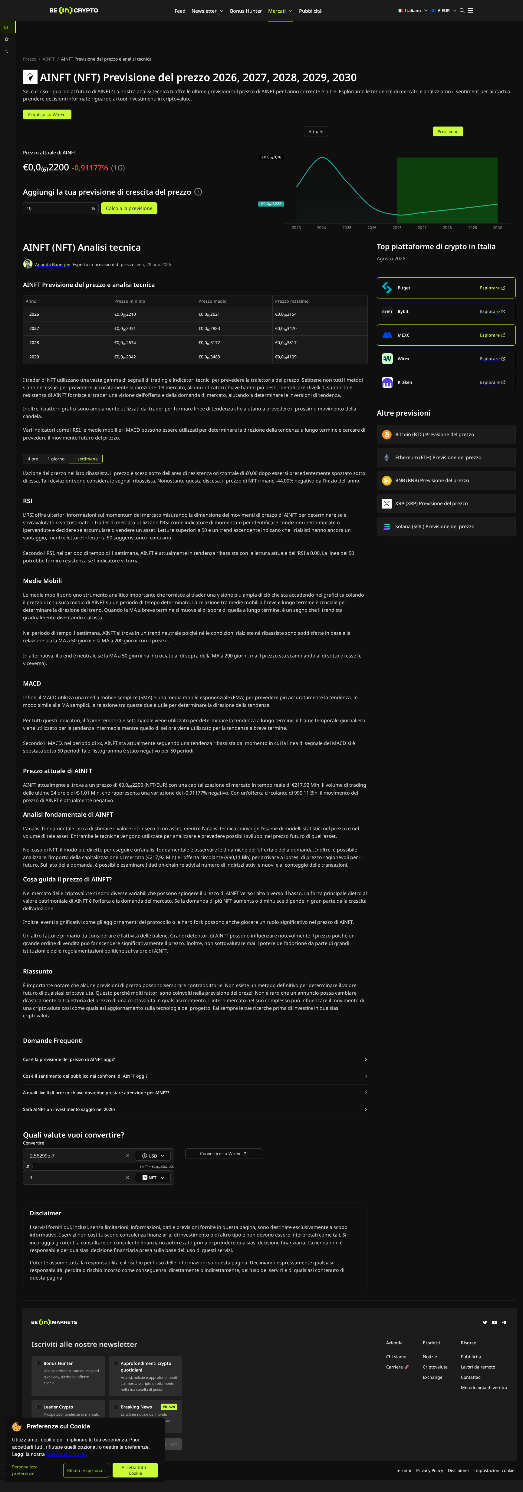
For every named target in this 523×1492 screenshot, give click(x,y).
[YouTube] (495, 1323)
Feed (180, 11)
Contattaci (471, 1377)
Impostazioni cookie (494, 1470)
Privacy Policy (429, 1470)
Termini (403, 1470)
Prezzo (29, 59)
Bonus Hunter (246, 11)
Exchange (432, 1377)
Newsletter (204, 11)
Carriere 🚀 (397, 1367)
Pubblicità (310, 11)
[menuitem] (8, 27)
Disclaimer (458, 1470)
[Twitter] (485, 1323)
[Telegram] (504, 1323)
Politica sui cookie (66, 1454)
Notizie (430, 1356)
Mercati (277, 11)
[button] (195, 1059)
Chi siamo (396, 1356)
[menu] (8, 39)
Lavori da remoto (478, 1367)
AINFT (49, 59)
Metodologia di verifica (484, 1387)
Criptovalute (435, 1367)
